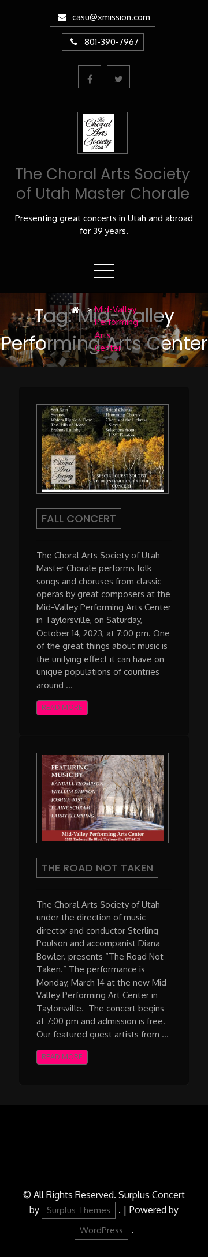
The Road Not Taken (97, 867)
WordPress (101, 1230)
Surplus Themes (78, 1210)
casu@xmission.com (111, 17)
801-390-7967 (111, 41)
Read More (62, 707)
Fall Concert (79, 518)
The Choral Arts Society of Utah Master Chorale (102, 184)
